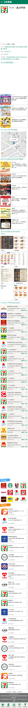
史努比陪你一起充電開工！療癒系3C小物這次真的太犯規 (19, 109)
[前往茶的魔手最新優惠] (3, 501)
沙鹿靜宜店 (11, 664)
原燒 (2, 283)
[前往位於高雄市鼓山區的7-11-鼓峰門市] (4, 605)
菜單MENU (8, 706)
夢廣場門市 (11, 682)
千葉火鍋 (14, 185)
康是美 (13, 197)
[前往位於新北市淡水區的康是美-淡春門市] (4, 514)
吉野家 (16, 266)
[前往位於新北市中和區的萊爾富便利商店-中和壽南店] (4, 532)
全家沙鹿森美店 (12, 518)
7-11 (13, 95)
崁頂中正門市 (11, 564)
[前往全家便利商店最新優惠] (16, 494)
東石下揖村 (11, 655)
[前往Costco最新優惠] (3, 494)
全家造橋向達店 (12, 618)
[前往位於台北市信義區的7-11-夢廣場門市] (4, 688)
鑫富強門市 (11, 591)
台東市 (13, 44)
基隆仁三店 (11, 582)
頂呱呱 (2, 266)
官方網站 (19, 706)
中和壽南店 (11, 527)
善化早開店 (11, 573)
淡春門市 (10, 509)
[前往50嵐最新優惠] (10, 501)
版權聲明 (14, 692)
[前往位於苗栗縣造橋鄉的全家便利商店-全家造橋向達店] (4, 624)
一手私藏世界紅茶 (19, 283)
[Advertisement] (14, 28)
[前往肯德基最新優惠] (16, 488)
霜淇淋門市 (25, 706)
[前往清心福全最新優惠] (23, 501)
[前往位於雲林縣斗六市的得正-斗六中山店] (4, 615)
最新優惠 (2, 706)
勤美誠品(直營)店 (12, 536)
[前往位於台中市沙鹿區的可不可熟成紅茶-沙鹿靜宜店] (4, 669)
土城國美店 (11, 637)
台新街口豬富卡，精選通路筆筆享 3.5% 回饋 (19, 199)
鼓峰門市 (10, 600)
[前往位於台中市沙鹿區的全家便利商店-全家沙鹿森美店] (4, 523)
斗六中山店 (11, 609)
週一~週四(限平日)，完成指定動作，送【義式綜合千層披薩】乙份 (19, 166)
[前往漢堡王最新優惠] (10, 494)
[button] (14, 143)
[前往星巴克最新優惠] (10, 488)
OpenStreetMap (18, 156)
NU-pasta (14, 162)
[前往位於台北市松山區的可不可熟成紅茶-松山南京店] (4, 651)
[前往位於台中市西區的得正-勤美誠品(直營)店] (4, 542)
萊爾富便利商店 (15, 220)
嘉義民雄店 (11, 628)
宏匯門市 (10, 673)
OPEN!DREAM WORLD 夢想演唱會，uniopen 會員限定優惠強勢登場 (19, 98)
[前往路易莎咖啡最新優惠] (16, 501)
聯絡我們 (20, 692)
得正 (2, 288)
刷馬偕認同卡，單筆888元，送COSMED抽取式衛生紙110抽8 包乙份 (19, 212)
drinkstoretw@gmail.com (22, 699)
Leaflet (12, 156)
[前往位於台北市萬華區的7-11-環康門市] (4, 551)
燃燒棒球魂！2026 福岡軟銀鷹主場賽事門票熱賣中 (19, 120)
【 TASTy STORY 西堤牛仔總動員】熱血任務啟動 (19, 176)
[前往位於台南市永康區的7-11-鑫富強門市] (4, 596)
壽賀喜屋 (17, 250)
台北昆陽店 (11, 555)
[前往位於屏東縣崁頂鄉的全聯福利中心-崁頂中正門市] (4, 569)
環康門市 (10, 545)
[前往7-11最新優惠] (23, 488)
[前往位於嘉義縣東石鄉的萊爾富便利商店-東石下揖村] (4, 660)
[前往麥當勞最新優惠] (3, 488)
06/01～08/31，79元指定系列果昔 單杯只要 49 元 (19, 222)
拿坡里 (16, 299)
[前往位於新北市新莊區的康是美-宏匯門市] (4, 678)
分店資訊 (14, 706)
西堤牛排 (14, 174)
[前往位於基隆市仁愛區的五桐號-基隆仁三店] (4, 587)
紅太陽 (2, 250)
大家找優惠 (8, 692)
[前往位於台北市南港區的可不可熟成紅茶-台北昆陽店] (4, 560)
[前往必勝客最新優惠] (23, 494)
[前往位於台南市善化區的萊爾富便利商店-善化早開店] (4, 578)
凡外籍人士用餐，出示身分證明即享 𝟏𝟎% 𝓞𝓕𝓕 (19, 188)
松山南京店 (11, 646)
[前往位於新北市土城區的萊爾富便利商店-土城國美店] (4, 642)
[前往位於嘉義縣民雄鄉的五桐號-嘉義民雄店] (4, 633)
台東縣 (8, 44)
